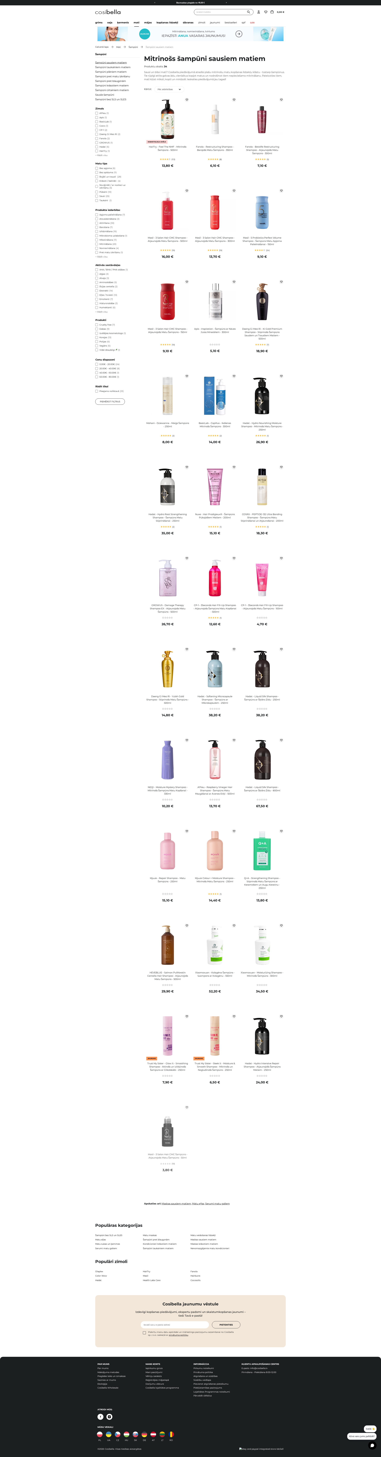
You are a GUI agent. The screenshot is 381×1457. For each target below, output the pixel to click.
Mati (136, 22)
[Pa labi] (226, 2)
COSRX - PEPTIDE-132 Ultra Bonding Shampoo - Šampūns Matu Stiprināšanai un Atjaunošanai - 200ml (262, 517)
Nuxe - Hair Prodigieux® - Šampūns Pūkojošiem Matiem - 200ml (215, 516)
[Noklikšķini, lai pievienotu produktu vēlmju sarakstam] (187, 100)
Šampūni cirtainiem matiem (112, 90)
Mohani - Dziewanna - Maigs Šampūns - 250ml (167, 425)
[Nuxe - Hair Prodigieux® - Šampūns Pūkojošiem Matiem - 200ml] (214, 487)
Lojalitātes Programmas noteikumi (211, 1391)
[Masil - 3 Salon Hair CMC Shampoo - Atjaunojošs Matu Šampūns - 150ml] (167, 302)
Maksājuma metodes (108, 1372)
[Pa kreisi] (155, 2)
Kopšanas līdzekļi (167, 22)
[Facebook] (100, 1417)
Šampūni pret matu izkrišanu (112, 76)
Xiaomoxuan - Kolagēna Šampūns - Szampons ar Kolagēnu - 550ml (215, 974)
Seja (109, 22)
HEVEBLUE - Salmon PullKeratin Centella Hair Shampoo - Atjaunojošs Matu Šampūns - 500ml (167, 976)
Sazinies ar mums (106, 1380)
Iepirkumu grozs (154, 1368)
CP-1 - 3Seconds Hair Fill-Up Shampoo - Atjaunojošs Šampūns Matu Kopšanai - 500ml (214, 608)
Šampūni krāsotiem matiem (112, 85)
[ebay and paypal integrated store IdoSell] (261, 1449)
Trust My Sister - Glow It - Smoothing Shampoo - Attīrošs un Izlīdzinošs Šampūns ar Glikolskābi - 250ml (167, 1066)
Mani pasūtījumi (154, 1372)
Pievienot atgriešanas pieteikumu (210, 1384)
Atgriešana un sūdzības (205, 1376)
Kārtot (148, 89)
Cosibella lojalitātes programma (162, 1387)
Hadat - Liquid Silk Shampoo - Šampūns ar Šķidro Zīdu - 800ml (262, 789)
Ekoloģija (102, 1384)
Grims (99, 22)
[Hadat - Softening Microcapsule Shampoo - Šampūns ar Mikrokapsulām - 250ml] (214, 669)
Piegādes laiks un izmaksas (111, 1376)
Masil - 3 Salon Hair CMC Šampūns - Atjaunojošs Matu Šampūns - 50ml (167, 1156)
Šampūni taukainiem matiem (113, 67)
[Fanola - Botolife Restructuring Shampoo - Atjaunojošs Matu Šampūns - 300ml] (262, 120)
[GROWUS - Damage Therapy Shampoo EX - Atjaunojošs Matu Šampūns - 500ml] (167, 578)
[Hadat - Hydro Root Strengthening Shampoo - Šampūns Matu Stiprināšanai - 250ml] (167, 487)
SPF (243, 22)
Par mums (102, 1368)
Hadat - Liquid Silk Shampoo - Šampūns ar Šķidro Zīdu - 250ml (262, 698)
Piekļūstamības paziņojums (207, 1387)
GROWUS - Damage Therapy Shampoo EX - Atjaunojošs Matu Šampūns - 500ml (167, 608)
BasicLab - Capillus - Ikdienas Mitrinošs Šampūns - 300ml (215, 425)
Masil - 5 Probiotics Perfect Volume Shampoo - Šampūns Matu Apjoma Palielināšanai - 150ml (262, 241)
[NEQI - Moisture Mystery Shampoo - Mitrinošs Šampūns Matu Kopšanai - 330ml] (167, 760)
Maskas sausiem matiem (176, 1203)
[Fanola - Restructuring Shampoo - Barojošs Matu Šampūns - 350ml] (214, 120)
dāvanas (188, 22)
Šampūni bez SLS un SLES (110, 99)
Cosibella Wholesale (107, 1387)
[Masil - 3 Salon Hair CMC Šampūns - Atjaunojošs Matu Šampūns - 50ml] (167, 1127)
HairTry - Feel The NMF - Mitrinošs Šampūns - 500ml (167, 148)
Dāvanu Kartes (190, 3)
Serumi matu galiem (217, 1203)
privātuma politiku (178, 1335)
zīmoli (201, 22)
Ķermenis (123, 22)
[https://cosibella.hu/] (126, 1434)
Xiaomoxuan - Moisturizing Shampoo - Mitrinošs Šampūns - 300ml (262, 974)
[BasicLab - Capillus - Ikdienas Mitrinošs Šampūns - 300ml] (214, 396)
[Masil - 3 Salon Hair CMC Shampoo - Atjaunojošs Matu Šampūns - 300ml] (214, 211)
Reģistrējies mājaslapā (157, 1380)
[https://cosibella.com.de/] (153, 1434)
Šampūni (133, 47)
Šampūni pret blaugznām (110, 81)
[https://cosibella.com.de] (144, 1434)
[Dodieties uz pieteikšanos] (258, 12)
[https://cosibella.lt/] (162, 1434)
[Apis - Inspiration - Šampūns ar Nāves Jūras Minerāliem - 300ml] (214, 302)
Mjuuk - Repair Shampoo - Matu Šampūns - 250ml (167, 880)
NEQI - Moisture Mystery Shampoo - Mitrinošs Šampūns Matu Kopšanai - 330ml (168, 790)
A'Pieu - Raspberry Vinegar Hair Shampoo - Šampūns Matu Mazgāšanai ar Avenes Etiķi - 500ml (215, 790)
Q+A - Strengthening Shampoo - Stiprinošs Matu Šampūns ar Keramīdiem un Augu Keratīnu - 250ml (262, 883)
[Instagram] (109, 1417)
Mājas (148, 22)
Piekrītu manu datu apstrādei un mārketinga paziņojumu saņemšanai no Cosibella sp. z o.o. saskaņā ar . (191, 1333)
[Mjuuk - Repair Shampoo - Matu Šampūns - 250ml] (167, 851)
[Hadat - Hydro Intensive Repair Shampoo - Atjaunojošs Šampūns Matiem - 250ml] (262, 1036)
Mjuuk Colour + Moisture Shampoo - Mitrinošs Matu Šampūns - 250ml (215, 880)
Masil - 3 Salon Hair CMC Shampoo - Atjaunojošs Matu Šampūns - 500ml (167, 239)
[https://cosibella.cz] (118, 1434)
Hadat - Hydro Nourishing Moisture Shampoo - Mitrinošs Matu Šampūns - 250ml (262, 426)
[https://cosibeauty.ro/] (171, 1434)
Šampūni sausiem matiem (111, 62)
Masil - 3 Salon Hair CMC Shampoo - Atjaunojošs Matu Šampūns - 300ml (215, 239)
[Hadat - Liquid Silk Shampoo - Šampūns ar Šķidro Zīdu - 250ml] (262, 669)
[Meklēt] (248, 12)
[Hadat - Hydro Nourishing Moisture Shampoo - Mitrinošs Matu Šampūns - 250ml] (262, 396)
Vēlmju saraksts (154, 1376)
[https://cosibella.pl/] (100, 1434)
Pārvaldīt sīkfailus (202, 1395)
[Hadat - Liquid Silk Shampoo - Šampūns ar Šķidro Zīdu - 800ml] (262, 760)
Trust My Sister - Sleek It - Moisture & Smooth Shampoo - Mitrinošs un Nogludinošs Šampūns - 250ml (215, 1066)
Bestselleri (231, 22)
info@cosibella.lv (259, 1368)
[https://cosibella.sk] (135, 1434)
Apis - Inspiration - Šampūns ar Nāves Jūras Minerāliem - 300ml (215, 330)
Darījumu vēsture (155, 1384)
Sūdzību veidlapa (202, 1380)
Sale (252, 22)
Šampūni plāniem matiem (111, 71)
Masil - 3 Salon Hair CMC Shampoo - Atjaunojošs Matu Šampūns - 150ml (167, 330)
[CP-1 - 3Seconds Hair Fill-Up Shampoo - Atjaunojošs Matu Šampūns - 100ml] (262, 578)
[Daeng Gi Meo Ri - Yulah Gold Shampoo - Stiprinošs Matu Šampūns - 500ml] (167, 669)
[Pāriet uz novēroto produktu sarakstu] (266, 12)
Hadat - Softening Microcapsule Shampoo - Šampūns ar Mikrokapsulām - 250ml (214, 699)
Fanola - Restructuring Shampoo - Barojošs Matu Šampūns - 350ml (215, 148)
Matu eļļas (198, 1203)
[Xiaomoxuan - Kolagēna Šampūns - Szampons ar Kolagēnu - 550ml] (214, 945)
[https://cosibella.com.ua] (109, 1434)
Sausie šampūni (104, 94)
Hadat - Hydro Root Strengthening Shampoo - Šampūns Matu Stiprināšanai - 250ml (168, 517)
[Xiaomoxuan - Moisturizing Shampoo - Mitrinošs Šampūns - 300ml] (262, 945)
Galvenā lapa (101, 47)
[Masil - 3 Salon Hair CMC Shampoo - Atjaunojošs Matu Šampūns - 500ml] (167, 211)
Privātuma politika (203, 1372)
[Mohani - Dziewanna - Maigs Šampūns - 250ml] (167, 396)
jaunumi (215, 22)
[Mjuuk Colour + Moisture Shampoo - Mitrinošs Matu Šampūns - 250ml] (214, 851)
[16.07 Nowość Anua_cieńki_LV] (190, 34)
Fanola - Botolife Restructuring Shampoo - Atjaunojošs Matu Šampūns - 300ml (262, 150)
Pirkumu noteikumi (203, 1368)
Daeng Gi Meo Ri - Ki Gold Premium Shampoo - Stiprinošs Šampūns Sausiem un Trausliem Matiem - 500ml (262, 333)
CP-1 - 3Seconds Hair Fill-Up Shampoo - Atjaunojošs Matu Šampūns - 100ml (262, 607)
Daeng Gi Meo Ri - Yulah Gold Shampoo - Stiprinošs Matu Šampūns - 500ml (167, 699)
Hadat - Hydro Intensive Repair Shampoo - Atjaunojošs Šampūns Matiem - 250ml (262, 1066)
